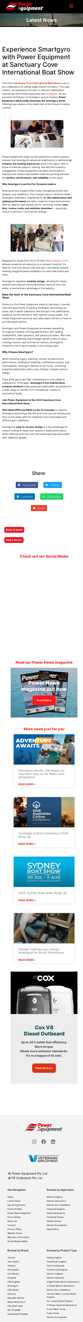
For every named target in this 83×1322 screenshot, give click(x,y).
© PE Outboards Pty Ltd (25, 1178)
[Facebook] (43, 1141)
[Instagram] (34, 1141)
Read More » (27, 784)
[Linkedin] (53, 1141)
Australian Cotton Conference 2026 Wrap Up (43, 834)
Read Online (44, 700)
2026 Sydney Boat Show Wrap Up (42, 893)
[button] (27, 485)
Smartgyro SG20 (59, 260)
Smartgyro (51, 93)
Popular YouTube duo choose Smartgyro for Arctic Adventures (41, 950)
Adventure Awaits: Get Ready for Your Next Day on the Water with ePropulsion (41, 774)
